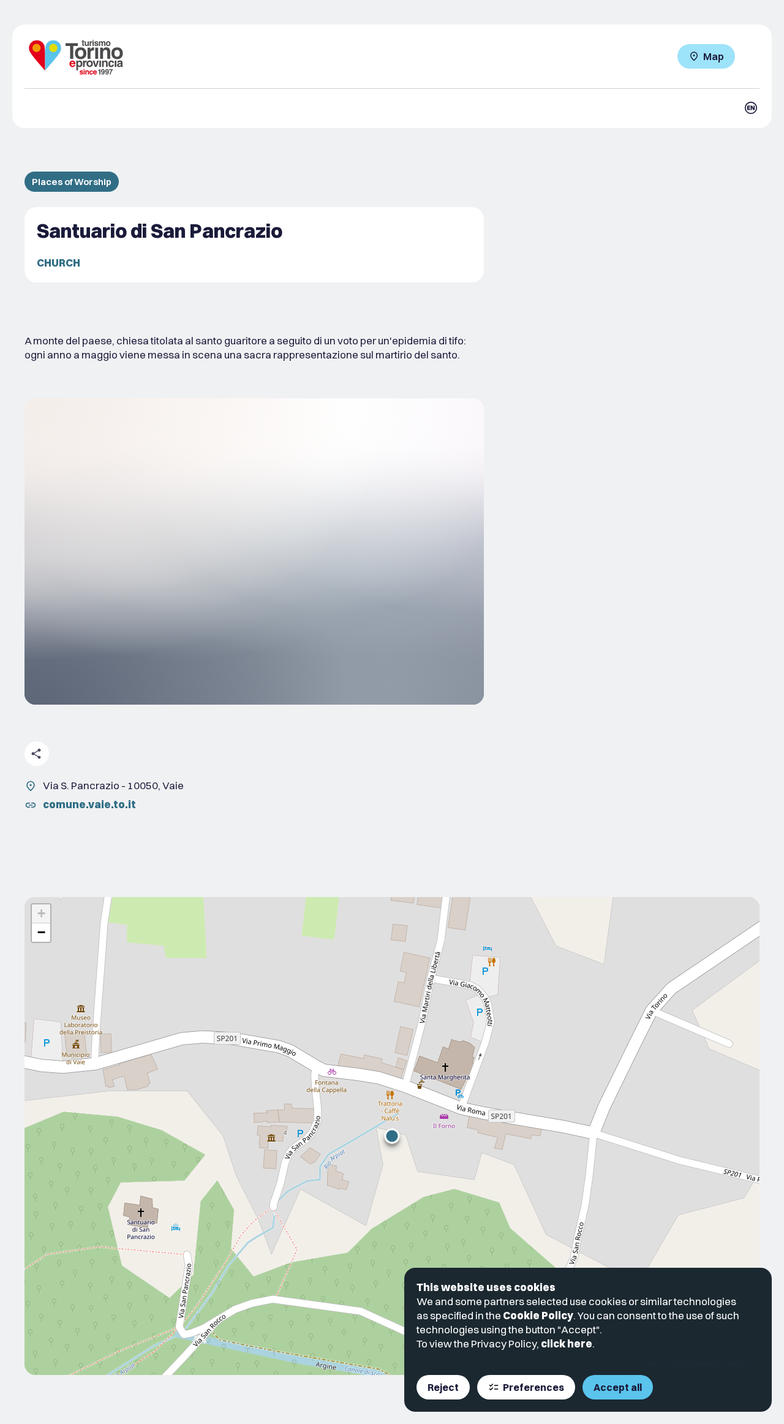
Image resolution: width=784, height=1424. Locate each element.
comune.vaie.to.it (89, 804)
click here (566, 1343)
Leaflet (648, 1364)
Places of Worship (71, 181)
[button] (392, 1136)
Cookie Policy (538, 1315)
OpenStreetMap (692, 1364)
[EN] (751, 107)
